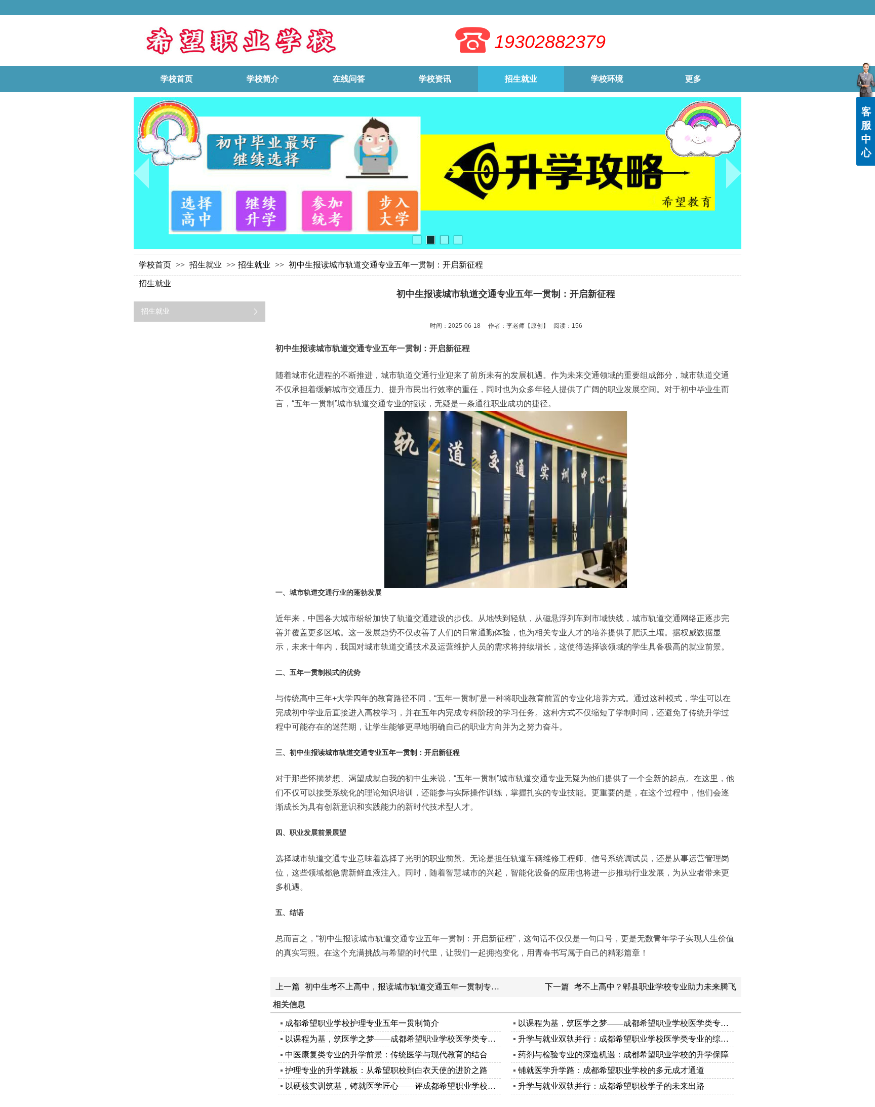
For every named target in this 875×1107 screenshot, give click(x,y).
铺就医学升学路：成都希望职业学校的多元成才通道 (611, 1070)
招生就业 (206, 264)
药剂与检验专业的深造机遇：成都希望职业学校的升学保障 (623, 1054)
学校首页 (155, 264)
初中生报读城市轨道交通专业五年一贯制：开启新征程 (375, 752)
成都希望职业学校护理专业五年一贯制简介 (362, 1023)
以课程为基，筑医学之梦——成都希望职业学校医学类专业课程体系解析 (624, 1023)
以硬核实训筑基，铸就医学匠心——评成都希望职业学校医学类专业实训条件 (391, 1086)
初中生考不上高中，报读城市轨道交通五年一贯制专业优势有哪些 (422, 986)
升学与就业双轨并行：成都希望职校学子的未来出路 (611, 1086)
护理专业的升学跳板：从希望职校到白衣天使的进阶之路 (386, 1070)
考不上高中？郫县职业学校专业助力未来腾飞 (655, 986)
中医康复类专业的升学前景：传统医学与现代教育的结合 (386, 1054)
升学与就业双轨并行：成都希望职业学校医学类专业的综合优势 (624, 1039)
